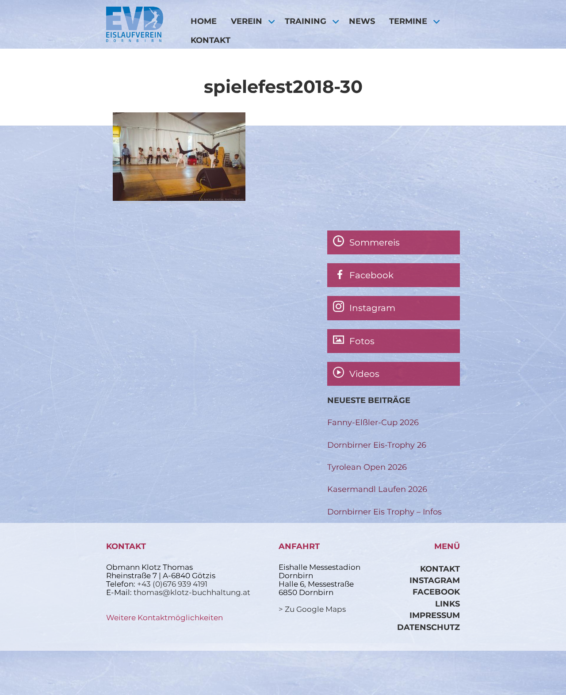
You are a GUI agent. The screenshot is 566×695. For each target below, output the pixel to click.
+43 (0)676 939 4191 (172, 584)
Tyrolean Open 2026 (367, 467)
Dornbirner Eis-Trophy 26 (376, 444)
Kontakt (210, 40)
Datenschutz (428, 627)
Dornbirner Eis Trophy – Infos (384, 511)
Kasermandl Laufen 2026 (377, 489)
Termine (408, 21)
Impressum (434, 615)
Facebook (436, 591)
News (362, 21)
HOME (204, 21)
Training (305, 21)
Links (447, 603)
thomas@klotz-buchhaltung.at (192, 592)
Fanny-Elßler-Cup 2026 (373, 422)
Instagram (434, 580)
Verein (246, 21)
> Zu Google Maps (312, 609)
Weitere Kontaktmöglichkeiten (164, 617)
